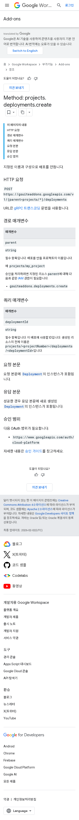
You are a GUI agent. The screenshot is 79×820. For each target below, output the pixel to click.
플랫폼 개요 (11, 610)
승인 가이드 (33, 451)
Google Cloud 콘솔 (16, 671)
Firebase (9, 760)
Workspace (46, 5)
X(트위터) (10, 711)
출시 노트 (10, 624)
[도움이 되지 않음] (35, 78)
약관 (6, 799)
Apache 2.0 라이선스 (40, 509)
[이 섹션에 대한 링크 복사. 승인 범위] (24, 419)
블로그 (8, 697)
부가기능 (47, 64)
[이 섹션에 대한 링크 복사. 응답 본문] (24, 392)
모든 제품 (10, 781)
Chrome (9, 753)
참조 (11, 69)
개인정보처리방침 (24, 799)
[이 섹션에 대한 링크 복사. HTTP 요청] (27, 180)
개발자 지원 (11, 631)
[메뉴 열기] (7, 5)
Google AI (10, 774)
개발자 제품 (11, 617)
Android (9, 746)
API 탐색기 (11, 678)
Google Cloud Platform (19, 767)
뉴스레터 (9, 704)
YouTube (10, 718)
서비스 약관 (11, 638)
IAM (20, 278)
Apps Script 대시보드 (18, 664)
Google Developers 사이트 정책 (54, 513)
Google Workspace (24, 64)
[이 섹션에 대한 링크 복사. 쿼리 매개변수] (32, 300)
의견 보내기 (16, 88)
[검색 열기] (59, 5)
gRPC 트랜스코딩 (27, 208)
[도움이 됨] (29, 78)
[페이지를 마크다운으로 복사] (23, 112)
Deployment (32, 374)
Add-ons (12, 19)
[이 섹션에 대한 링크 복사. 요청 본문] (24, 365)
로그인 (69, 5)
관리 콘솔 (10, 657)
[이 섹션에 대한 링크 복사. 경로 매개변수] (32, 221)
